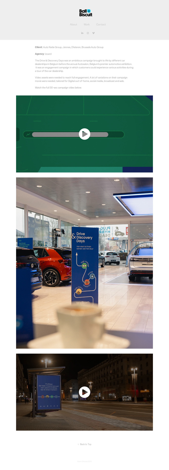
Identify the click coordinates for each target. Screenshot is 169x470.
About (73, 24)
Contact (101, 24)
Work (87, 24)
